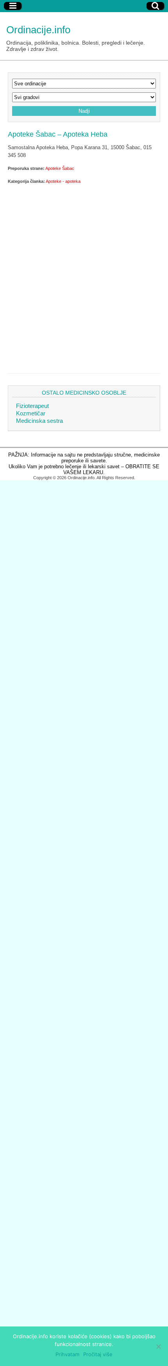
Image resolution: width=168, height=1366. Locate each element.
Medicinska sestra (39, 420)
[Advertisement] (84, 277)
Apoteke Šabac (59, 168)
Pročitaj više (98, 1354)
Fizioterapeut (32, 405)
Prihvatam (67, 1354)
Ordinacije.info (38, 30)
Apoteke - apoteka (63, 181)
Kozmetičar (30, 413)
